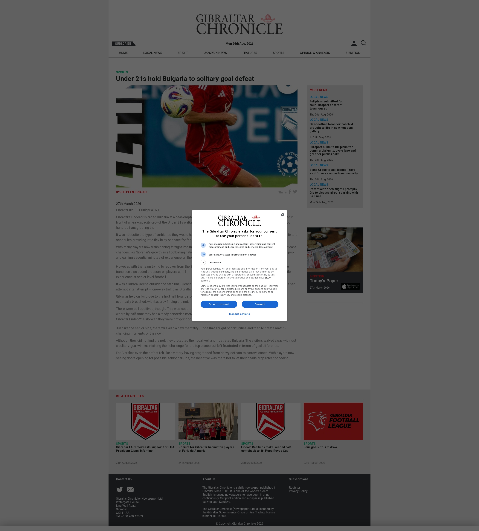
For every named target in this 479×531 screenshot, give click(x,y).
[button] (239, 262)
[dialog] (239, 265)
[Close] (282, 214)
